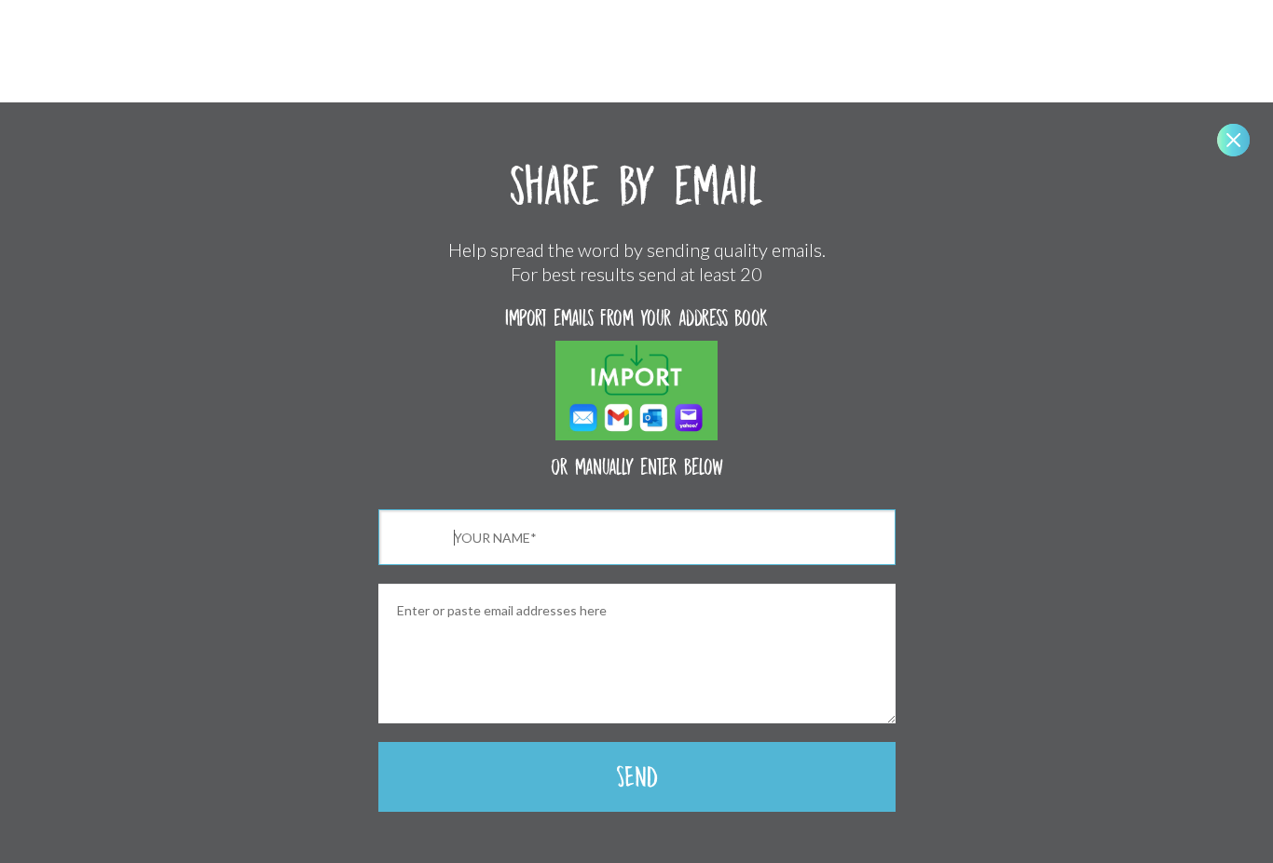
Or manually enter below (637, 466)
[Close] (1233, 140)
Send (637, 777)
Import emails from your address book (636, 317)
